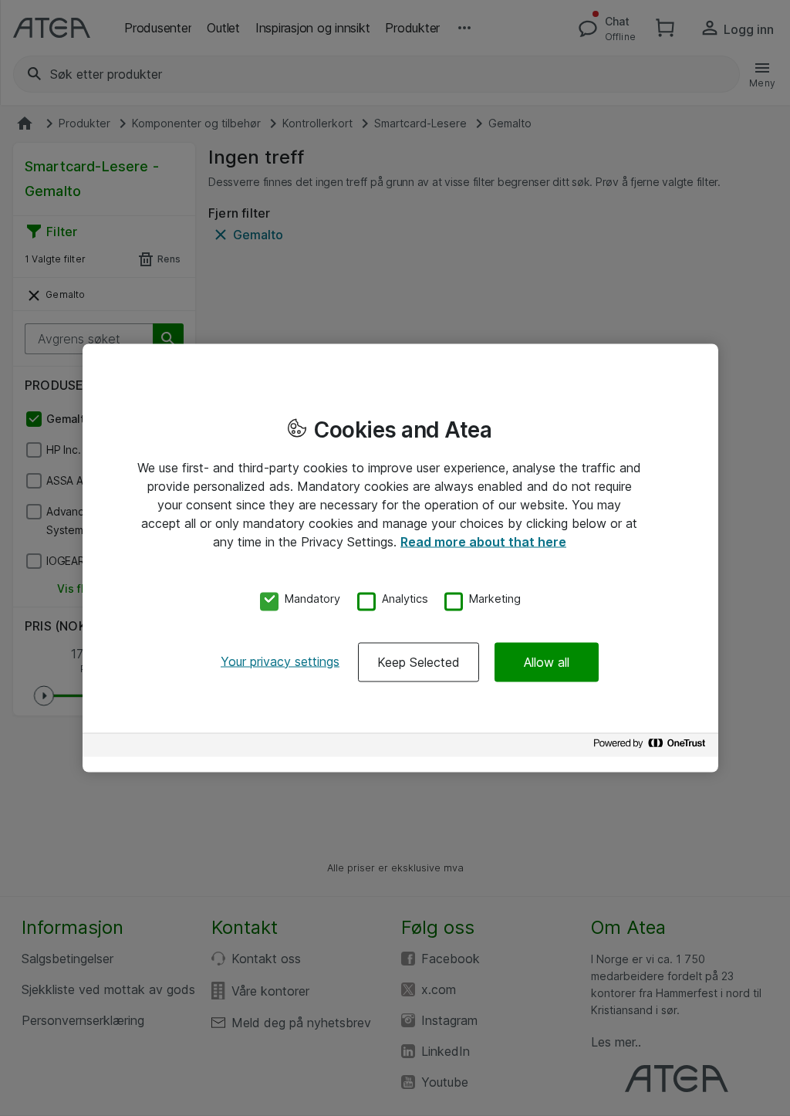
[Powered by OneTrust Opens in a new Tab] (652, 746)
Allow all (546, 661)
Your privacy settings (280, 660)
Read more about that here (483, 542)
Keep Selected (418, 661)
